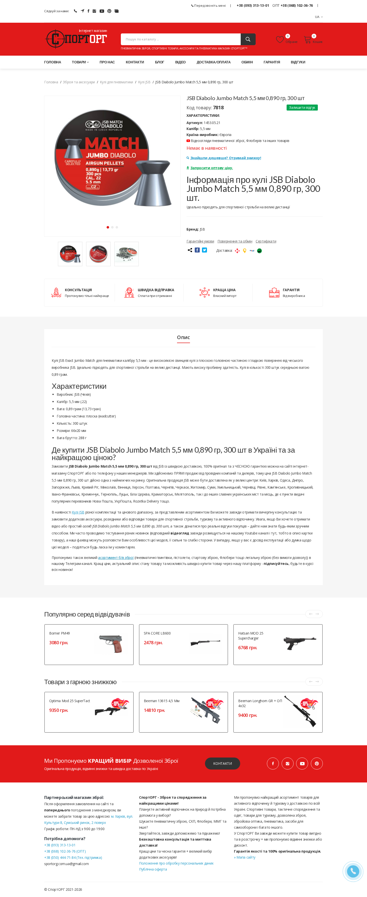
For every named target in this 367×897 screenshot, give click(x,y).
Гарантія (272, 62)
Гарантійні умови (200, 241)
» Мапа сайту (244, 857)
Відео (180, 62)
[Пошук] (248, 39)
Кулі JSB (78, 512)
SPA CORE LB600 (157, 633)
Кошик (318, 41)
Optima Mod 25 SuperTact (69, 700)
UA (317, 16)
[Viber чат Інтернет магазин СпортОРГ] (75, 11)
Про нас (107, 62)
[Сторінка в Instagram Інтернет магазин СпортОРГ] (94, 11)
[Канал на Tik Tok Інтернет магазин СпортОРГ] (117, 11)
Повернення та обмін (234, 241)
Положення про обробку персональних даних (176, 863)
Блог (160, 62)
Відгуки (298, 62)
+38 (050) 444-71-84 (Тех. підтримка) (73, 857)
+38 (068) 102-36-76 (297, 5)
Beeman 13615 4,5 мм (162, 700)
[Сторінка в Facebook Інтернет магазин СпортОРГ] (88, 11)
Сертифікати (266, 241)
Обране (291, 41)
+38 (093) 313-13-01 (253, 5)
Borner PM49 (59, 633)
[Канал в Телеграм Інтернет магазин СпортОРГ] (82, 11)
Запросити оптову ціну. (211, 167)
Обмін (247, 62)
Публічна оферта (153, 869)
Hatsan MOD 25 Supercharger (250, 636)
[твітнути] (204, 250)
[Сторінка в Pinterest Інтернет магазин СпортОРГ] (109, 11)
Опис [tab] (183, 337)
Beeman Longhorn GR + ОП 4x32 (260, 703)
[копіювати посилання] (189, 250)
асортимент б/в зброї (116, 557)
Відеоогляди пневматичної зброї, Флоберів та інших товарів (239, 140)
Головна (52, 62)
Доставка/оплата (214, 62)
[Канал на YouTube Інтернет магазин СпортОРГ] (102, 11)
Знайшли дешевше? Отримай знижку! (225, 157)
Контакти (135, 62)
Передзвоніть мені (209, 5)
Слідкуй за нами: (56, 11)
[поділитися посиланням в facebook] (197, 250)
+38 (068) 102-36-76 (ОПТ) (65, 851)
